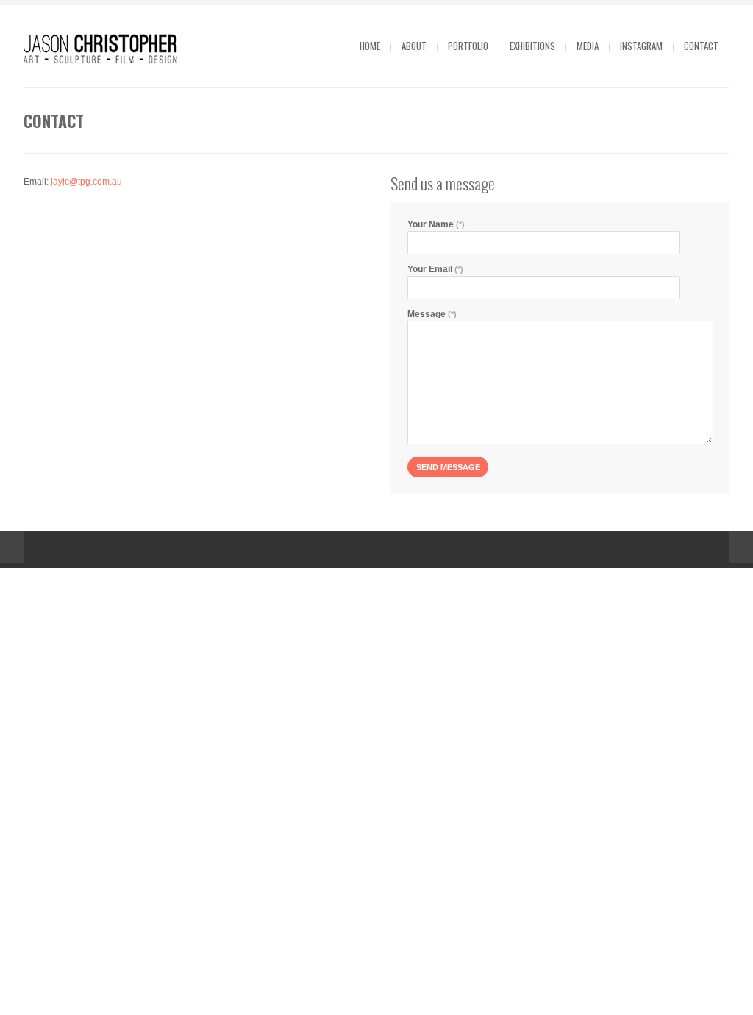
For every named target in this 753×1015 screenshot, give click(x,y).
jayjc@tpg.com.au (86, 182)
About (414, 45)
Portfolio (468, 45)
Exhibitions (532, 45)
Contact (701, 45)
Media (588, 45)
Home (370, 45)
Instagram (641, 45)
